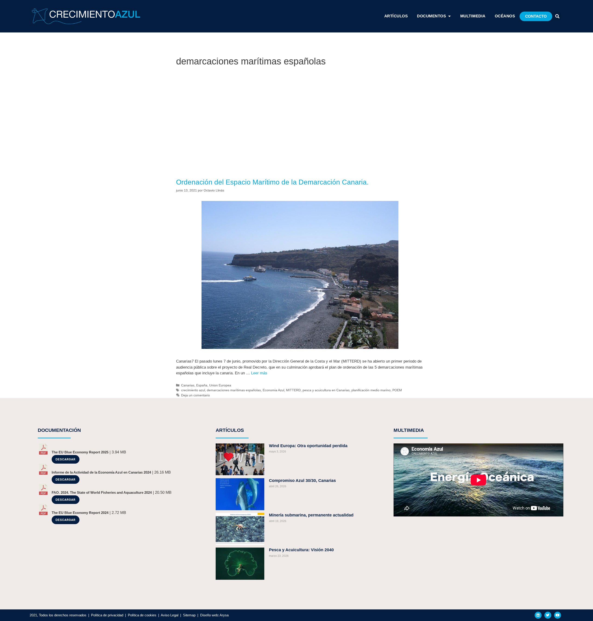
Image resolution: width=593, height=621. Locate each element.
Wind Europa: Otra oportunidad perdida (308, 445)
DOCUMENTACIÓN (59, 430)
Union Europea (220, 385)
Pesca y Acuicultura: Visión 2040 (301, 550)
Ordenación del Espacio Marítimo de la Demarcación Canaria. (272, 182)
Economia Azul (273, 390)
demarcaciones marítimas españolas (234, 390)
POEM (397, 390)
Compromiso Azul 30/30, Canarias (302, 480)
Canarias (187, 385)
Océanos (505, 16)
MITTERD (293, 390)
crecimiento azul (193, 390)
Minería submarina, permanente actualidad (311, 515)
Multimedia (473, 16)
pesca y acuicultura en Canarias (326, 390)
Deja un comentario (195, 395)
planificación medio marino (371, 390)
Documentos (431, 16)
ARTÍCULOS (396, 16)
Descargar (66, 459)
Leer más (259, 373)
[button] (536, 16)
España (201, 385)
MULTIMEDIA (409, 430)
